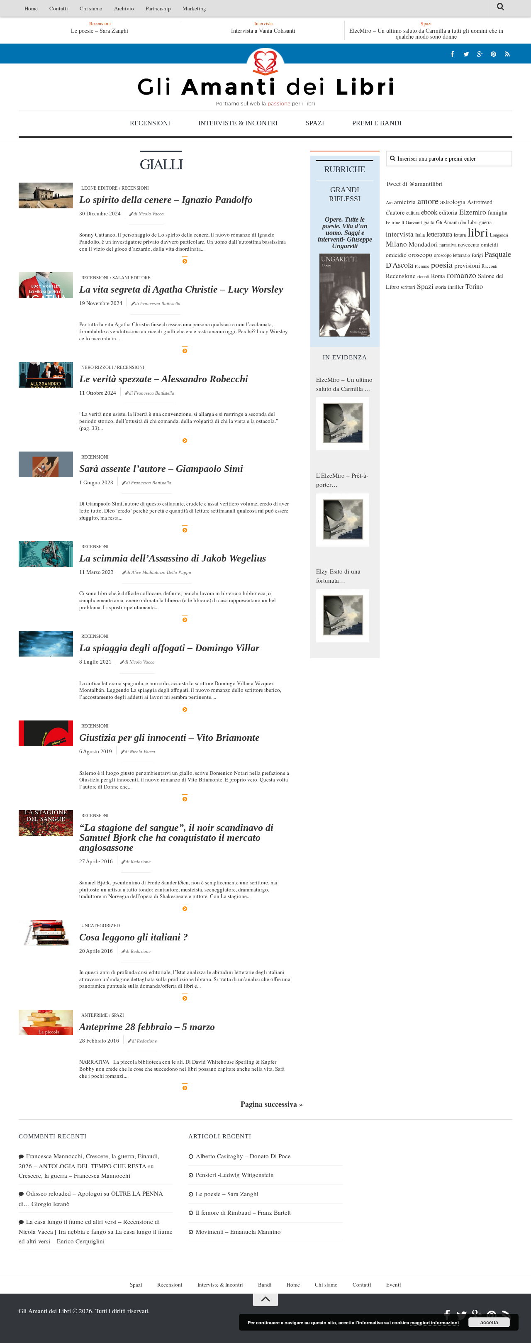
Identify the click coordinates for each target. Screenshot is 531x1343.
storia (440, 287)
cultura (412, 212)
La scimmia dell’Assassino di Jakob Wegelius (172, 558)
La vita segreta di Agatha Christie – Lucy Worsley (181, 289)
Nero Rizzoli (97, 367)
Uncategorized (100, 925)
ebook (429, 212)
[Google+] (480, 54)
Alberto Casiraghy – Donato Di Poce (243, 1156)
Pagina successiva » (272, 1104)
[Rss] (507, 54)
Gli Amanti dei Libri (265, 77)
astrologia (452, 201)
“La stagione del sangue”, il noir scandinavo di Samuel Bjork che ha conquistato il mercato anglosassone (176, 837)
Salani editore (131, 277)
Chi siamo (91, 8)
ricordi (423, 276)
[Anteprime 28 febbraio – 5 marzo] (46, 1022)
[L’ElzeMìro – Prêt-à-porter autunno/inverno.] (342, 520)
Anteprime (94, 1015)
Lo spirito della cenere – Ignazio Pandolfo (166, 199)
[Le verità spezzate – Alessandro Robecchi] (46, 375)
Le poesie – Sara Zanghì (99, 30)
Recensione (401, 275)
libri (478, 232)
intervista (400, 234)
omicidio (396, 255)
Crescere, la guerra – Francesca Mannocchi (74, 1175)
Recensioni (150, 123)
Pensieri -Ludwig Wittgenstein (235, 1174)
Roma (438, 275)
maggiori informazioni (434, 1322)
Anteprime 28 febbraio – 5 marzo (147, 1026)
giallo (429, 222)
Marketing (194, 8)
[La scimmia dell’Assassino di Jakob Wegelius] (46, 554)
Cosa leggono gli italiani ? (133, 937)
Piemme (422, 266)
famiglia (497, 212)
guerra (485, 222)
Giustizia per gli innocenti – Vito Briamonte (169, 737)
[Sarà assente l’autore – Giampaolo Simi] (46, 464)
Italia (420, 235)
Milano (396, 244)
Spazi (315, 123)
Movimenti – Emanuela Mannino (238, 1231)
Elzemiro (472, 212)
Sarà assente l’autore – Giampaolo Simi (161, 468)
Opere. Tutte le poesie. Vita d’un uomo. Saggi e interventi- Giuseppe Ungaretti (345, 232)
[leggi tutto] (185, 261)
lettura (460, 235)
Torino (474, 286)
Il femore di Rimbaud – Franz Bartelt (243, 1212)
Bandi (265, 1284)
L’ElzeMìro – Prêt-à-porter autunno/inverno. (342, 480)
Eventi (393, 1284)
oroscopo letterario (452, 255)
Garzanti (414, 222)
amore (427, 201)
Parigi (477, 255)
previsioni (467, 265)
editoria (448, 212)
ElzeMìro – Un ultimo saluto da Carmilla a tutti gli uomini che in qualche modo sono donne (426, 33)
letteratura (439, 234)
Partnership (158, 8)
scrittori (408, 287)
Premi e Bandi (377, 123)
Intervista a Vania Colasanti (263, 30)
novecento (468, 244)
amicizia (405, 202)
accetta (489, 1322)
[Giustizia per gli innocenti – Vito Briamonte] (46, 733)
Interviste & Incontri (238, 123)
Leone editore (99, 188)
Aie (389, 202)
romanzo (461, 275)
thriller (456, 287)
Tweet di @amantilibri (414, 183)
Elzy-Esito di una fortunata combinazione (338, 576)
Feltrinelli (395, 222)
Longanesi (499, 235)
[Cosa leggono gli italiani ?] (46, 933)
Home (31, 8)
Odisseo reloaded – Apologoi (64, 1193)
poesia (442, 264)
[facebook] (452, 54)
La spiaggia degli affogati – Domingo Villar (169, 647)
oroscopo (420, 254)
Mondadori (423, 244)
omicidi (489, 244)
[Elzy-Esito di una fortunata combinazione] (342, 615)
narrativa (447, 244)
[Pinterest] (493, 54)
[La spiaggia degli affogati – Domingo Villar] (46, 644)
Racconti (489, 266)
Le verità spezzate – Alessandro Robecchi (163, 379)
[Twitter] (466, 54)
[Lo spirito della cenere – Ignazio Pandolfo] (46, 195)
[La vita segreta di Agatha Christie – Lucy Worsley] (46, 285)
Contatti (58, 8)
